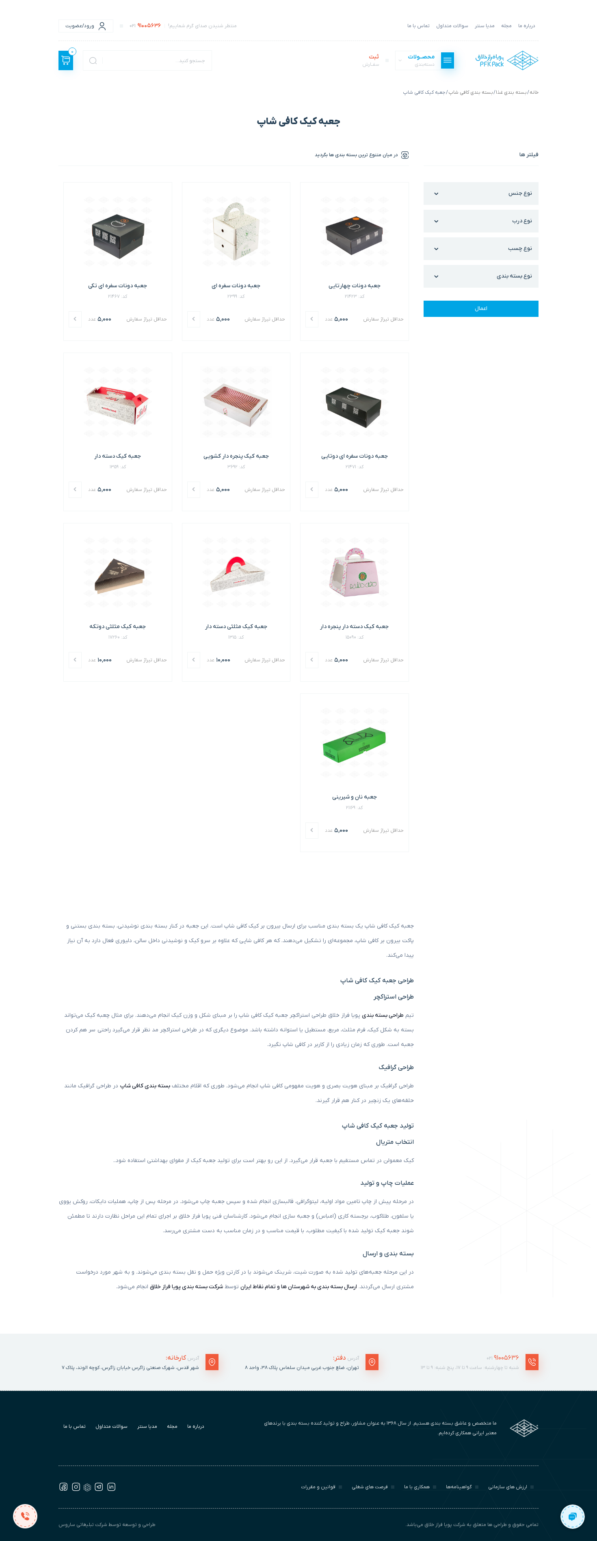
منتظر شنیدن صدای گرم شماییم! (183, 26)
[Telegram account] (99, 1490)
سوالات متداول (452, 26)
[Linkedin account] (111, 1490)
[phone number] (25, 1516)
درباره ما (526, 26)
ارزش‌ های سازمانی (507, 1487)
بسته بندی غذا (511, 92)
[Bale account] (87, 1490)
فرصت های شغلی (370, 1487)
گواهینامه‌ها (459, 1487)
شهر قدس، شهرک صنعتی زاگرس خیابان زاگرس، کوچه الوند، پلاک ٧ (130, 1368)
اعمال (481, 308)
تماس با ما (418, 26)
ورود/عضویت (79, 26)
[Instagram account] (76, 1490)
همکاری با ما (417, 1487)
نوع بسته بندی (514, 276)
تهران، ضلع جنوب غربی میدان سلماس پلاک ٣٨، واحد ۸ (302, 1368)
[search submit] (93, 60)
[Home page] (507, 60)
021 (503, 1358)
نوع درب (522, 221)
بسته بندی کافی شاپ (470, 92)
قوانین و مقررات (318, 1487)
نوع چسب (520, 248)
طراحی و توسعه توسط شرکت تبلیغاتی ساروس (107, 1525)
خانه (534, 92)
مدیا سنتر (485, 26)
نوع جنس (520, 193)
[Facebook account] (63, 1490)
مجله (506, 26)
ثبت (371, 60)
